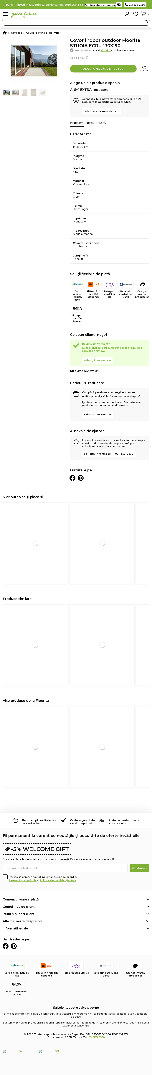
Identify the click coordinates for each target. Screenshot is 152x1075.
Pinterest (14, 946)
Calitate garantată (82, 820)
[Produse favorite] (135, 14)
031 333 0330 (137, 4)
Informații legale (15, 928)
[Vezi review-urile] (109, 57)
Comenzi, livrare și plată (21, 899)
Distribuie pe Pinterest (81, 478)
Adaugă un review (97, 360)
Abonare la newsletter (101, 111)
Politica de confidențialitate (58, 880)
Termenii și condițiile (23, 880)
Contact (119, 4)
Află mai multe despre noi (22, 921)
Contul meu (127, 14)
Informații (77, 123)
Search (146, 22)
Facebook (6, 946)
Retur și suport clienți (19, 914)
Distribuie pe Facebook (72, 478)
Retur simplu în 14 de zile (39, 820)
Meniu (5, 14)
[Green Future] (5, 33)
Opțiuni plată (96, 123)
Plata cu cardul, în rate (124, 820)
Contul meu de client (18, 906)
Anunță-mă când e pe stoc (103, 68)
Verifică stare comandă (100, 5)
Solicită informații (97, 453)
